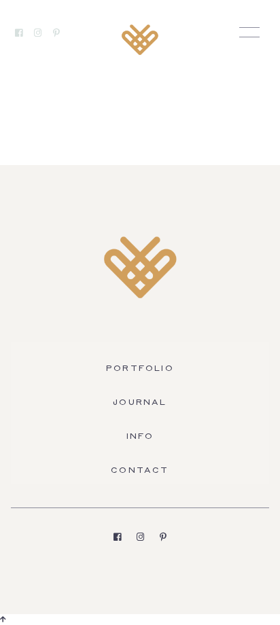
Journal (140, 403)
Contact (140, 471)
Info (140, 437)
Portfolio (140, 369)
